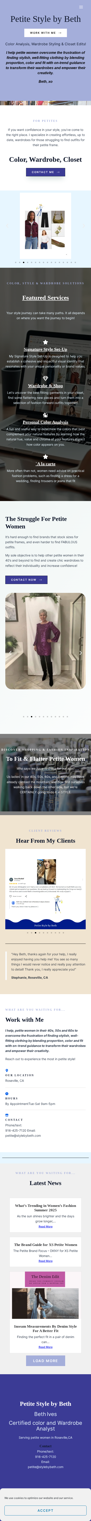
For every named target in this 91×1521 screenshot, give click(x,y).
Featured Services (45, 297)
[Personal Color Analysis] (45, 415)
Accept (46, 1510)
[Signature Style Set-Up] (45, 342)
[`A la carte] (45, 456)
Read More (46, 1226)
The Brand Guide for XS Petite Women (45, 1245)
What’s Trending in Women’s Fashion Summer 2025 (45, 1208)
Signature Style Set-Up (45, 349)
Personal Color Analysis (45, 422)
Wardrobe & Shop (45, 385)
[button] (7, 225)
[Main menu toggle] (80, 7)
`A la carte (45, 463)
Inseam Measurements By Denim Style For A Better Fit (45, 1328)
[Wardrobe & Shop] (45, 378)
